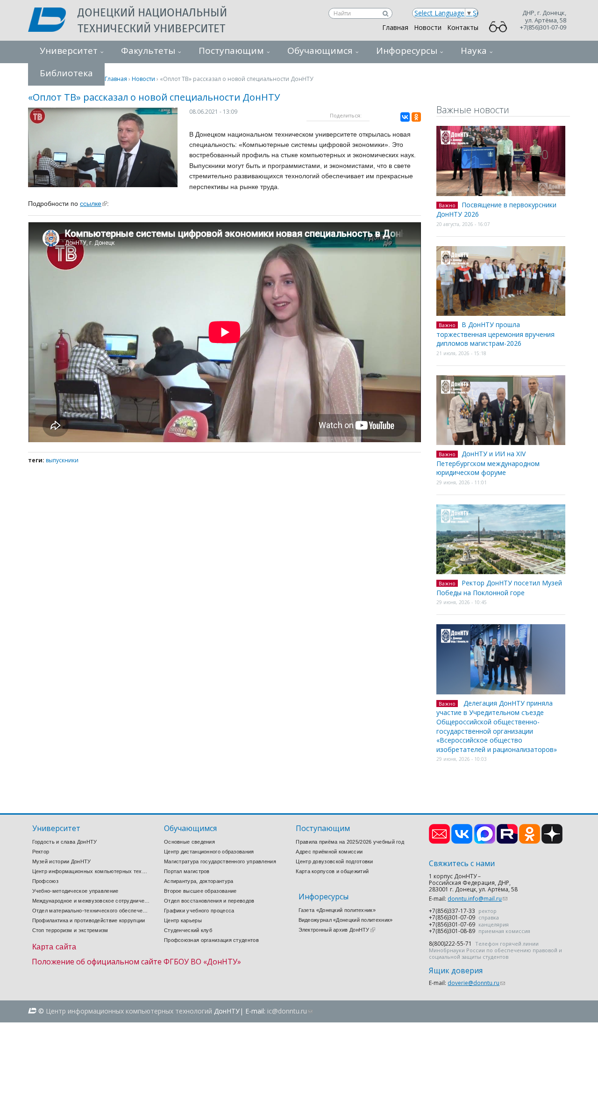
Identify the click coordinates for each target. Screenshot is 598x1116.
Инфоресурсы (406, 50)
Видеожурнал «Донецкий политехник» (346, 920)
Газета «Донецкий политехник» (337, 910)
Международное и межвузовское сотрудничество (91, 901)
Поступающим (231, 50)
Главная (395, 27)
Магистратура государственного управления (220, 861)
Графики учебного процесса (199, 910)
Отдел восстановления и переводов (209, 901)
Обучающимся (320, 50)
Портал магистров (187, 871)
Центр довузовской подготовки (334, 861)
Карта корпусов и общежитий (332, 871)
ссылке (93, 203)
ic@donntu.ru (290, 1011)
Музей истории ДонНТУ (61, 861)
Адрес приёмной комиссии (329, 851)
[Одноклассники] (416, 117)
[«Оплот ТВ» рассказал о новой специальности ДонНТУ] (103, 184)
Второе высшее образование (200, 891)
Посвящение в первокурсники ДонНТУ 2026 (496, 209)
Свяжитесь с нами (462, 863)
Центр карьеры (183, 920)
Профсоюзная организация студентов (211, 940)
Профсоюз (45, 881)
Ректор (41, 851)
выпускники (62, 460)
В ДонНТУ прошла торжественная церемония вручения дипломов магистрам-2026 (495, 334)
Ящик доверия (456, 970)
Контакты (462, 27)
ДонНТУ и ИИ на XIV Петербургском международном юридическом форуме (488, 463)
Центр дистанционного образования (209, 851)
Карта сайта (54, 947)
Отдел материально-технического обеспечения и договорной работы (91, 910)
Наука (474, 50)
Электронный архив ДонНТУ (337, 930)
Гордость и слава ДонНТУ (64, 842)
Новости (427, 27)
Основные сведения (189, 842)
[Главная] (53, 20)
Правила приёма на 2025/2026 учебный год (350, 842)
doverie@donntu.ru (476, 983)
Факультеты (148, 50)
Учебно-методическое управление (75, 891)
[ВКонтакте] (405, 117)
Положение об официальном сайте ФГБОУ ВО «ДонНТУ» (136, 961)
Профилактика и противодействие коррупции (88, 920)
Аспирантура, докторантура (199, 881)
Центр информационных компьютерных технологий (91, 871)
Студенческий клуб (188, 930)
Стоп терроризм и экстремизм (70, 930)
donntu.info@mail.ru (477, 899)
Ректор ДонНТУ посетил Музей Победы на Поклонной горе (499, 587)
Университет (69, 50)
